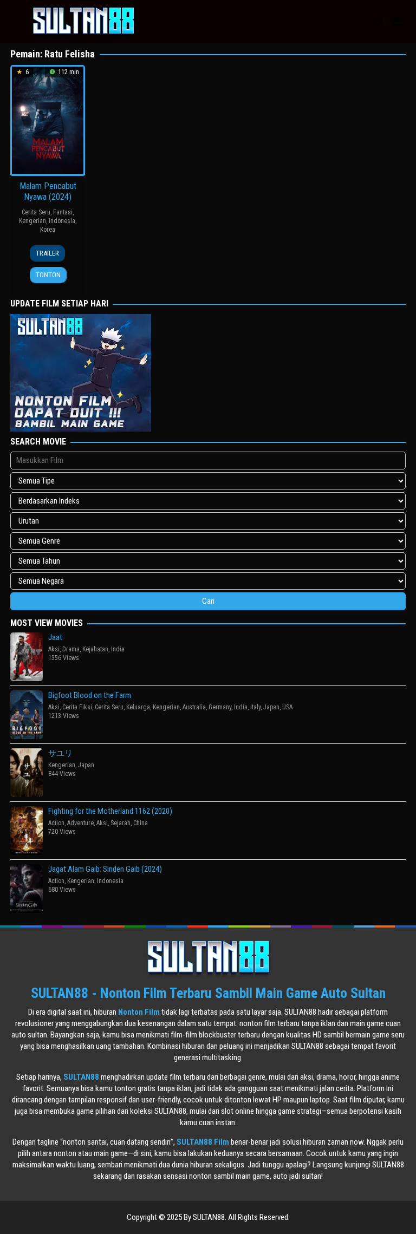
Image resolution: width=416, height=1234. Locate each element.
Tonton (48, 275)
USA (287, 707)
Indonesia (62, 221)
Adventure (80, 823)
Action (56, 823)
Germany (220, 707)
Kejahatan (95, 649)
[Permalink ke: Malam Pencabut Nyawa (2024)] (47, 120)
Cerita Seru (36, 212)
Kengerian (32, 221)
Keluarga (138, 707)
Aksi (54, 649)
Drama (71, 649)
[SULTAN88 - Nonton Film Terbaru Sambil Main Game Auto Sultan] (83, 21)
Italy (255, 707)
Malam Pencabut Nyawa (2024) (48, 191)
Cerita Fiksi (77, 707)
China (140, 823)
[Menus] (397, 21)
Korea (47, 229)
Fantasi (63, 212)
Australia (194, 707)
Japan (271, 707)
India (118, 649)
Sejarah (120, 823)
